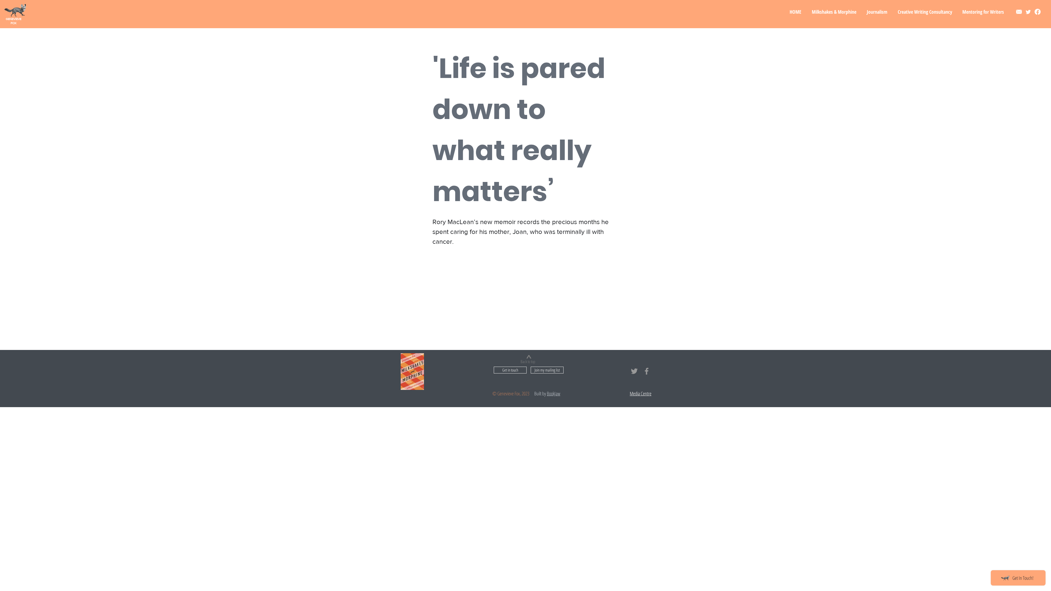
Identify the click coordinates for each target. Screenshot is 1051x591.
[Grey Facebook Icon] (646, 371)
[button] (834, 12)
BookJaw (553, 393)
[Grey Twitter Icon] (634, 371)
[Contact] (1019, 12)
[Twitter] (1028, 12)
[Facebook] (1038, 12)
